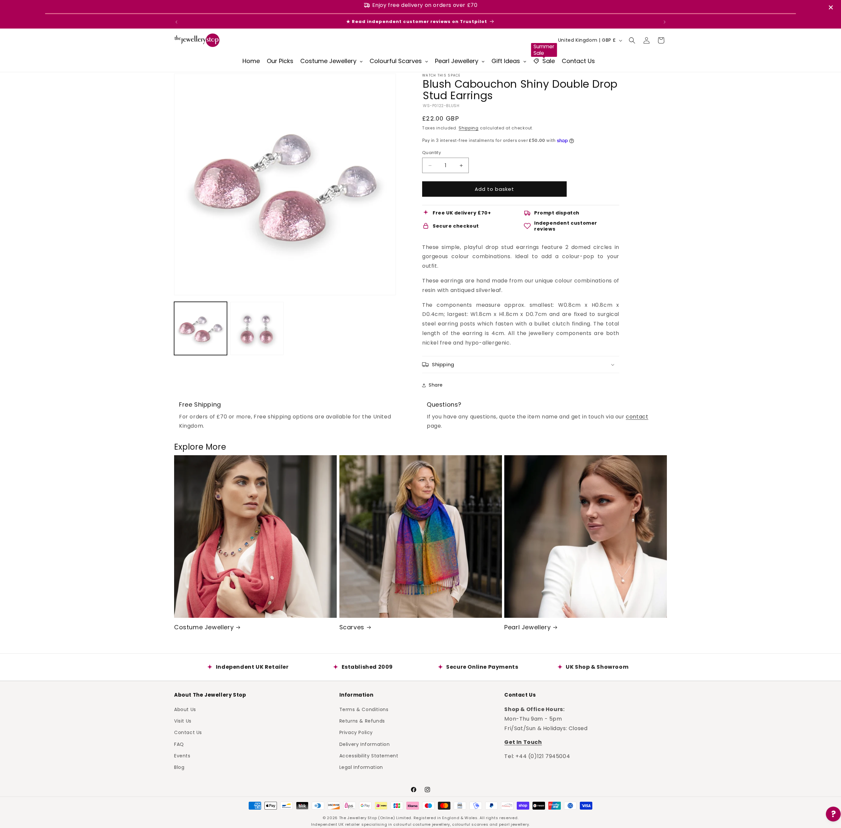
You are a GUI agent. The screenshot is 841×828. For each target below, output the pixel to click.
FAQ (179, 744)
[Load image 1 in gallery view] (200, 328)
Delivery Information (364, 744)
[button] (632, 40)
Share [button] (436, 385)
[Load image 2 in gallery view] (256, 328)
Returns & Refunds (362, 720)
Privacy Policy (356, 732)
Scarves (351, 627)
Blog (179, 767)
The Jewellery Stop (358, 817)
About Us (185, 709)
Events (182, 755)
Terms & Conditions (364, 709)
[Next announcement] (664, 22)
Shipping (469, 128)
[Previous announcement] (176, 22)
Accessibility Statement (368, 755)
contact (637, 416)
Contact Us (188, 732)
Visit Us (183, 720)
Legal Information (361, 767)
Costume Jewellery (204, 627)
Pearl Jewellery (527, 627)
